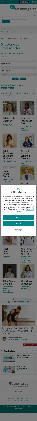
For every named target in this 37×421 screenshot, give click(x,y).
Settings (18, 230)
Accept (18, 218)
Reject (18, 224)
